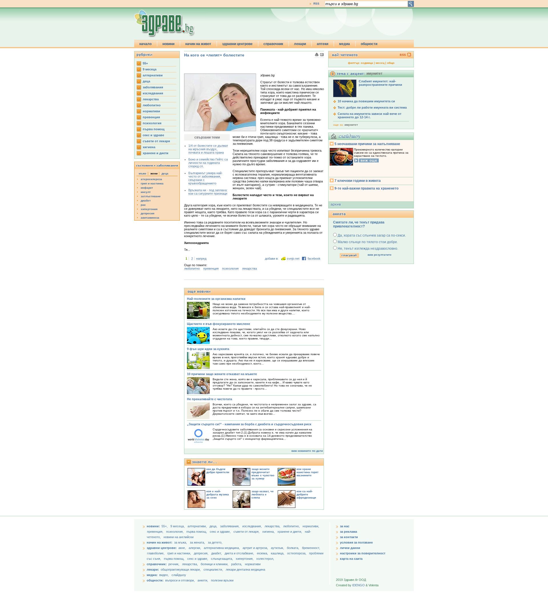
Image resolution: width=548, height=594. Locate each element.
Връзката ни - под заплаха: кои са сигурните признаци (207, 191)
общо (390, 62)
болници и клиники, (214, 564)
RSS (316, 3)
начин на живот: (159, 542)
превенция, (155, 531)
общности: (155, 580)
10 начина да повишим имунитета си (366, 101)
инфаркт (147, 187)
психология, (175, 531)
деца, (213, 526)
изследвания (153, 93)
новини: (153, 526)
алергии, (195, 548)
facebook (314, 258)
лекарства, (273, 526)
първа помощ (153, 129)
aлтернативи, (197, 526)
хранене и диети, (290, 531)
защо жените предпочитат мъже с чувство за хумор (262, 473)
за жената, (197, 542)
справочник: (157, 564)
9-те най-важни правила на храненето (366, 188)
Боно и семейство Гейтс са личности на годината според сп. (208, 163)
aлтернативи (153, 75)
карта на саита (351, 558)
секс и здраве (153, 135)
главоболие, (156, 553)
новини (168, 44)
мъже (142, 173)
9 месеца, (178, 526)
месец (380, 62)
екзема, (263, 553)
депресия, (201, 553)
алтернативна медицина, (222, 548)
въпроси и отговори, (180, 580)
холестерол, (265, 558)
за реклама (348, 531)
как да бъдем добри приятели (217, 470)
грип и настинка (152, 183)
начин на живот (198, 44)
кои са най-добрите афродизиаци (306, 494)
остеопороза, (297, 553)
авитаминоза (150, 217)
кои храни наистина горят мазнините (308, 472)
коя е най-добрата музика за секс (217, 494)
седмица (367, 62)
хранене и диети (155, 153)
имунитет (351, 124)
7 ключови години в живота (358, 181)
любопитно (152, 105)
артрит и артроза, (256, 548)
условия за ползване (356, 542)
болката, (293, 548)
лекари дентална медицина (245, 569)
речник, (173, 564)
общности (369, 44)
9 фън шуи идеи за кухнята (208, 349)
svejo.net (293, 258)
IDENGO (358, 585)
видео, (164, 575)
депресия (147, 213)
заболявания (153, 87)
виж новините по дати (307, 450)
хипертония (149, 209)
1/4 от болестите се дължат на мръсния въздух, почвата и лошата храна (208, 149)
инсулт (146, 192)
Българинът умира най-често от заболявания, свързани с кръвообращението (205, 178)
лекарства (151, 99)
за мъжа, (180, 542)
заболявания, (230, 526)
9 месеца (149, 69)
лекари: (153, 569)
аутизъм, (278, 548)
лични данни (350, 548)
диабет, (217, 553)
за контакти (349, 537)
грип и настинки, (179, 553)
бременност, (311, 548)
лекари (300, 44)
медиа (344, 44)
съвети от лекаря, (246, 531)
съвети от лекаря (156, 141)
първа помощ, (197, 531)
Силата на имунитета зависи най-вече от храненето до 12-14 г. (369, 115)
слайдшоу (179, 575)
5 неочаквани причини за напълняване (367, 144)
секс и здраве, (220, 531)
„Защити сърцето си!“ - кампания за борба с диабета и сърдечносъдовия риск (249, 424)
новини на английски (179, 537)
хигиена (149, 147)
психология (152, 123)
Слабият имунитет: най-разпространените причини (380, 83)
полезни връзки (222, 580)
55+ (145, 63)
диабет (146, 200)
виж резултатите (380, 254)
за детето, (215, 542)
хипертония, (245, 558)
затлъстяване (151, 196)
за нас (344, 526)
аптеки (322, 44)
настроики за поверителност (362, 553)
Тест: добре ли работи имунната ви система (372, 107)
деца (146, 81)
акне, (182, 548)
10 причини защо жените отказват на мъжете (222, 374)
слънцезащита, (222, 558)
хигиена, (268, 531)
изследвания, (252, 526)
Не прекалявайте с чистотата (209, 399)
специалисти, (213, 569)
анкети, (203, 580)
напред (201, 258)
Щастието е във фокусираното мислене (218, 324)
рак (143, 204)
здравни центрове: (162, 548)
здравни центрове (237, 44)
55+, (165, 526)
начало (145, 44)
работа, (236, 564)
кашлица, (278, 553)
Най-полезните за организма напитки (216, 298)
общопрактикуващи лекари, (181, 569)
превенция (151, 117)
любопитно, (292, 526)
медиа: (152, 575)
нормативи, (311, 526)
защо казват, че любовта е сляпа (262, 494)
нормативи (151, 111)
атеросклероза (151, 179)
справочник (273, 44)
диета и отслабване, (240, 553)
